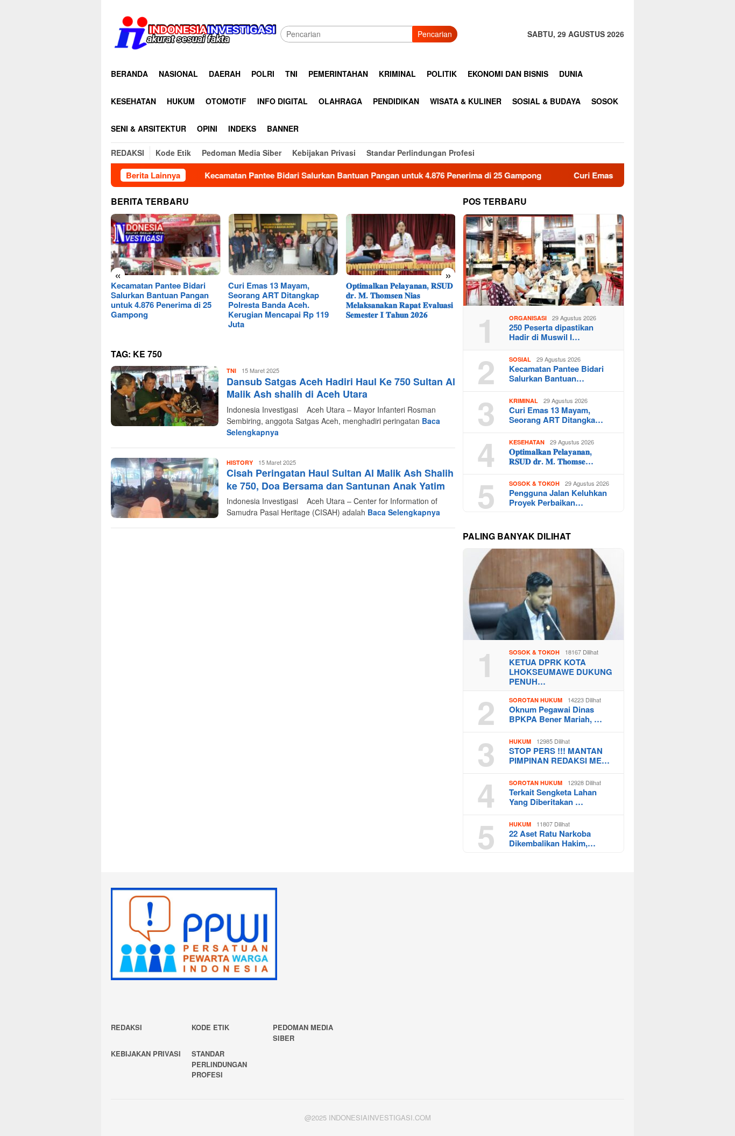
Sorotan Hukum (535, 700)
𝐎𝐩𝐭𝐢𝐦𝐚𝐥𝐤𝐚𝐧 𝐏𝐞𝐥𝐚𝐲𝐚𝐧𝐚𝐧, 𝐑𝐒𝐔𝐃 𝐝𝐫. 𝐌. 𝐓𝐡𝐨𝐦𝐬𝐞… (551, 456)
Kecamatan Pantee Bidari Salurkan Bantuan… (556, 373)
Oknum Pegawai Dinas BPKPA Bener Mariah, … (555, 714)
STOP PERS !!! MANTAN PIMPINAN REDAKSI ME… (559, 755)
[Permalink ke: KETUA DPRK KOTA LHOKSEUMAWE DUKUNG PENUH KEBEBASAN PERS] (543, 594)
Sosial (520, 359)
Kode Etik (210, 1027)
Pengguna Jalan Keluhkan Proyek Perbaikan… (558, 497)
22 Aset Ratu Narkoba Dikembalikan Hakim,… (552, 838)
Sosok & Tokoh (534, 483)
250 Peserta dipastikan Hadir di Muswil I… (551, 332)
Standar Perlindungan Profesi (219, 1064)
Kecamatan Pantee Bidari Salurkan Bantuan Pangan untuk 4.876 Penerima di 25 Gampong (334, 175)
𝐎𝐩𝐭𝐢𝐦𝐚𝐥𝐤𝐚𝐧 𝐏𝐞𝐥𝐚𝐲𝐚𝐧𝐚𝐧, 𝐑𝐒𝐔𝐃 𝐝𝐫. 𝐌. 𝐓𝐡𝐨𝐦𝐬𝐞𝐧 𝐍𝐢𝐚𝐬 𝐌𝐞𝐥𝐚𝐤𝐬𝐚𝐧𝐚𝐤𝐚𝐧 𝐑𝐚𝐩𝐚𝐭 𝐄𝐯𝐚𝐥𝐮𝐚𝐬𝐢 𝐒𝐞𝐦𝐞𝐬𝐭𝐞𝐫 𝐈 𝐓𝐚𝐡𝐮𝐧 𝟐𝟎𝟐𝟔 (399, 300)
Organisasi (528, 318)
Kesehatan (527, 442)
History (240, 462)
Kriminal (523, 401)
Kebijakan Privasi (146, 1053)
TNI (231, 370)
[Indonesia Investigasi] (195, 32)
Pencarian (435, 33)
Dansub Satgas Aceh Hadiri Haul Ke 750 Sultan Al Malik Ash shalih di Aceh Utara (341, 388)
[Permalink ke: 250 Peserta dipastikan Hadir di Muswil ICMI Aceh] (543, 260)
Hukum (520, 741)
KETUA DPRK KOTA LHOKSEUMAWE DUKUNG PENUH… (560, 671)
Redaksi (126, 1027)
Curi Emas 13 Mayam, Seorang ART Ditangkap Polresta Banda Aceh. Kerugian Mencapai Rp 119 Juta (278, 305)
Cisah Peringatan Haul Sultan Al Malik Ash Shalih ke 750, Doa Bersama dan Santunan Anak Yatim (340, 479)
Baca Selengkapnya (403, 512)
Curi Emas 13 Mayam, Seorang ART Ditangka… (556, 415)
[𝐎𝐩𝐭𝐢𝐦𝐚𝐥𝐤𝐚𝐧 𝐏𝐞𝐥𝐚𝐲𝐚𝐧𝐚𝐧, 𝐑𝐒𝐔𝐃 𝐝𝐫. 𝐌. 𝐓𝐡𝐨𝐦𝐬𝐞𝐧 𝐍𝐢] (400, 244)
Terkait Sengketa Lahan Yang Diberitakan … (553, 797)
